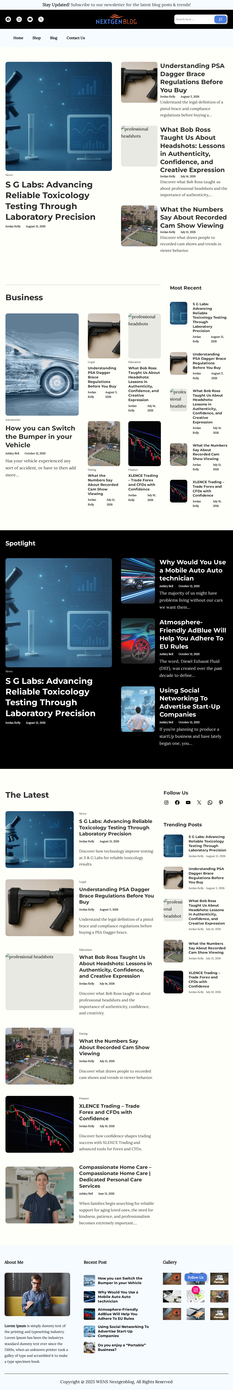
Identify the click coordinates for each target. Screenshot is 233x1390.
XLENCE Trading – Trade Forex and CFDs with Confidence (143, 482)
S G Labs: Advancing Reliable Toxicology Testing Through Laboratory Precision (50, 201)
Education (134, 362)
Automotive (12, 419)
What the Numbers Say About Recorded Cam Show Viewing (193, 217)
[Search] (220, 19)
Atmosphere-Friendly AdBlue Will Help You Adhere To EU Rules (193, 634)
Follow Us (195, 1277)
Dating (92, 469)
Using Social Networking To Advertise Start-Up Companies (190, 702)
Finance (133, 469)
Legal (91, 362)
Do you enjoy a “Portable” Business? (122, 1347)
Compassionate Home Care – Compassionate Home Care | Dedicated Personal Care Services (115, 1176)
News (9, 175)
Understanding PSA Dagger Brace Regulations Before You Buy (192, 78)
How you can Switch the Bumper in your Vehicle (40, 436)
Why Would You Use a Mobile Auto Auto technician (193, 570)
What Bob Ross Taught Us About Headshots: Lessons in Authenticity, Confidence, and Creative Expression (192, 150)
